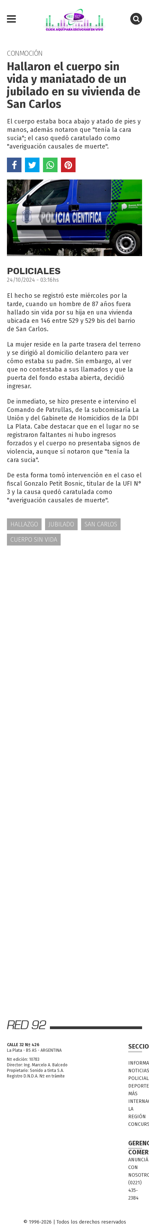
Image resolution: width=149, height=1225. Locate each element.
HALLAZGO (24, 524)
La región (135, 1113)
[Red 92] (74, 19)
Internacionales (135, 1101)
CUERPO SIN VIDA (33, 539)
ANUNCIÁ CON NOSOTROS (135, 1167)
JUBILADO (61, 524)
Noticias (135, 1071)
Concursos (135, 1124)
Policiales (135, 1078)
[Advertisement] (74, 631)
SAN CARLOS (101, 524)
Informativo (135, 1063)
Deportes (135, 1086)
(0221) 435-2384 (135, 1190)
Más (133, 1094)
